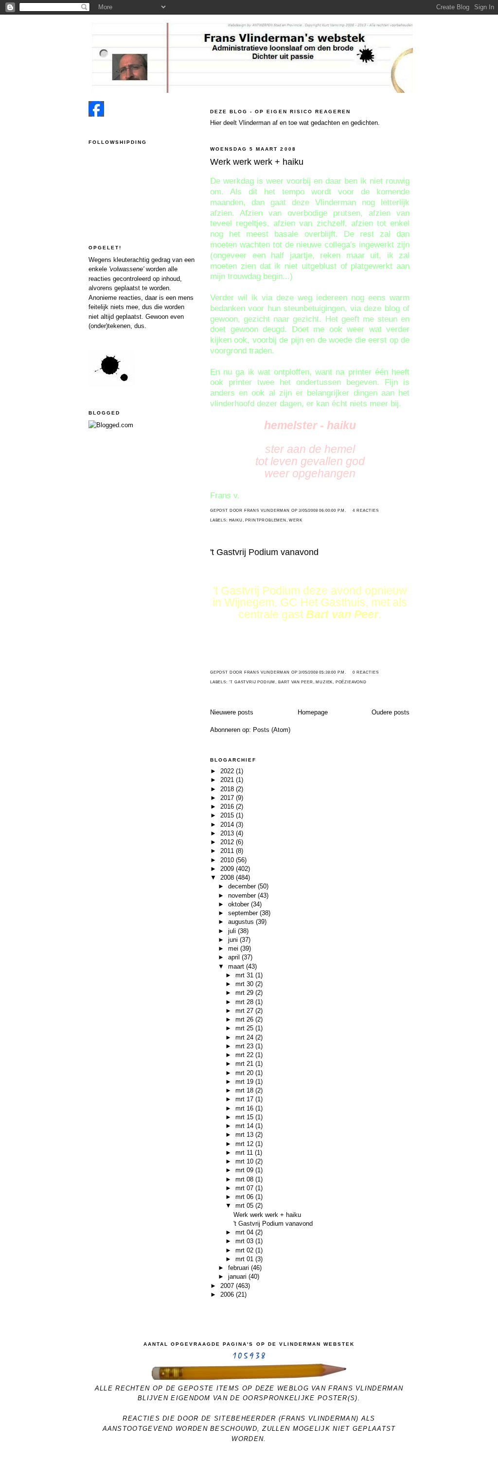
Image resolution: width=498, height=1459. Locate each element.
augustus (242, 921)
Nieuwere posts (231, 712)
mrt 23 (245, 1046)
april (235, 957)
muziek (324, 682)
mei (234, 948)
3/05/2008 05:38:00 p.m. (322, 672)
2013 (228, 833)
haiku (236, 520)
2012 (228, 842)
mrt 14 (245, 1125)
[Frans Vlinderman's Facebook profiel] (96, 114)
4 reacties (365, 510)
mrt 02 (245, 1250)
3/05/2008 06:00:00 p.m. (322, 510)
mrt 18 (245, 1090)
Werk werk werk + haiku (256, 162)
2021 (228, 779)
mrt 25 (245, 1028)
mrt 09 (245, 1170)
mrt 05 (245, 1205)
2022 (228, 771)
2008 (228, 877)
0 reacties (365, 672)
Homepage (313, 712)
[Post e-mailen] (349, 510)
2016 (228, 806)
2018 (228, 789)
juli (233, 931)
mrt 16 (245, 1108)
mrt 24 (245, 1037)
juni (234, 939)
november (243, 895)
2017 (228, 797)
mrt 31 (245, 975)
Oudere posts (390, 712)
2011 (228, 850)
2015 (228, 815)
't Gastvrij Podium (252, 682)
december (243, 886)
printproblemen (265, 520)
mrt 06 (245, 1196)
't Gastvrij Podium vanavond (264, 552)
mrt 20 (245, 1073)
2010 (228, 860)
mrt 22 (245, 1055)
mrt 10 (245, 1161)
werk (295, 520)
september (244, 913)
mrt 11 (245, 1152)
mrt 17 (245, 1099)
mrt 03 (245, 1241)
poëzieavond (351, 682)
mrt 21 (245, 1063)
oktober (239, 904)
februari (239, 1267)
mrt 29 (245, 992)
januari (238, 1276)
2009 (228, 868)
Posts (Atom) (271, 729)
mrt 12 (245, 1143)
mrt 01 (245, 1259)
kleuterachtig (131, 259)
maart (237, 966)
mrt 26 (245, 1019)
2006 (228, 1294)
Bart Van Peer (295, 682)
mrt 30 (245, 984)
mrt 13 (245, 1134)
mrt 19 (245, 1081)
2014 (228, 824)
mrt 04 (245, 1232)
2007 (228, 1285)
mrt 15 (245, 1117)
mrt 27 (245, 1010)
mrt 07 (245, 1188)
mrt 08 (245, 1179)
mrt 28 (245, 1002)
